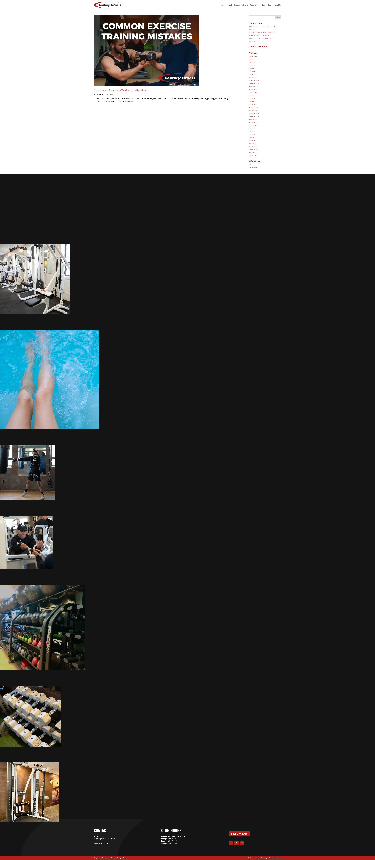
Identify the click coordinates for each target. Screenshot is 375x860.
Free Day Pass (239, 833)
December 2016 (254, 149)
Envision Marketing (261, 858)
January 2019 (253, 77)
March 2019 (252, 71)
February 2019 (253, 74)
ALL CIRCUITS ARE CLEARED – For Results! (262, 32)
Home (223, 4)
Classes (245, 4)
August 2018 (253, 92)
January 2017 (253, 146)
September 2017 (254, 122)
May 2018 (252, 98)
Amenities (253, 4)
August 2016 (253, 156)
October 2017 (253, 119)
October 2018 (253, 86)
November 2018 (254, 83)
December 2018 (254, 80)
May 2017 (252, 134)
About (229, 4)
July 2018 (251, 95)
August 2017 (253, 125)
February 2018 (253, 107)
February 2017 (253, 144)
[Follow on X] (236, 843)
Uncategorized (253, 167)
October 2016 (253, 153)
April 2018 (252, 101)
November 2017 (254, 116)
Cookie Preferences (275, 858)
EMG (97, 94)
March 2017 (252, 140)
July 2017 (251, 128)
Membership (266, 4)
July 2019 (251, 59)
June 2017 (252, 131)
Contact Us (277, 4)
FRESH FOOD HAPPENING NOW (259, 35)
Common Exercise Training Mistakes (120, 90)
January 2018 (253, 110)
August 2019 (253, 56)
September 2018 (254, 89)
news (111, 94)
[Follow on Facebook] (231, 843)
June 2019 (252, 62)
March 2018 (252, 104)
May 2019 (252, 65)
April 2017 (252, 137)
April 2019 (252, 68)
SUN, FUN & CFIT (254, 41)
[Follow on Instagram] (242, 843)
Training (237, 4)
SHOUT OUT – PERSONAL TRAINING (260, 38)
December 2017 (254, 113)
